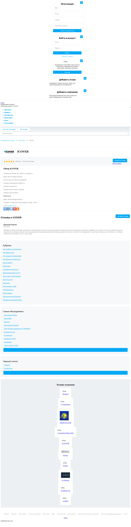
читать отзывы (116, 163)
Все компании (10, 350)
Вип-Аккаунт (8, 115)
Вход (6, 120)
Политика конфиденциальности (111, 514)
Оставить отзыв (122, 216)
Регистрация (8, 123)
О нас (125, 514)
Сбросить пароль (67, 56)
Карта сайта (8, 118)
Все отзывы (24, 129)
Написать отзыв (120, 160)
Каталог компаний (9, 129)
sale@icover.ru (12, 206)
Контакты (7, 110)
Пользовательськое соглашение (88, 514)
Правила (7, 112)
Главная (6, 514)
